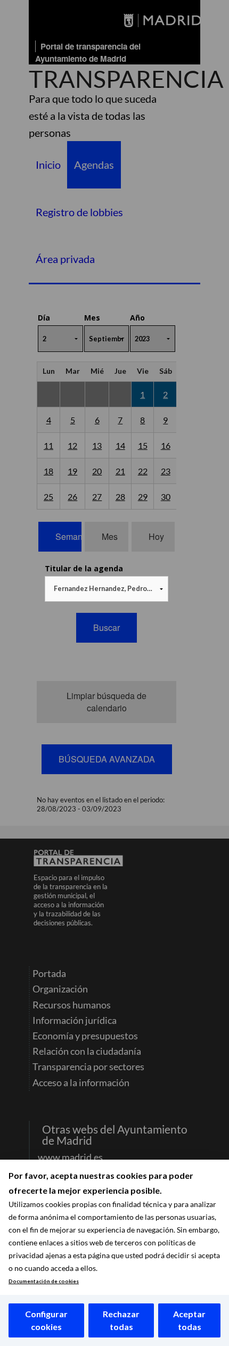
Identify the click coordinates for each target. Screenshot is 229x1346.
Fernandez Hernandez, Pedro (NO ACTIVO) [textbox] (109, 588)
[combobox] (107, 589)
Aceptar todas (189, 1320)
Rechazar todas (121, 1320)
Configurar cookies (46, 1320)
